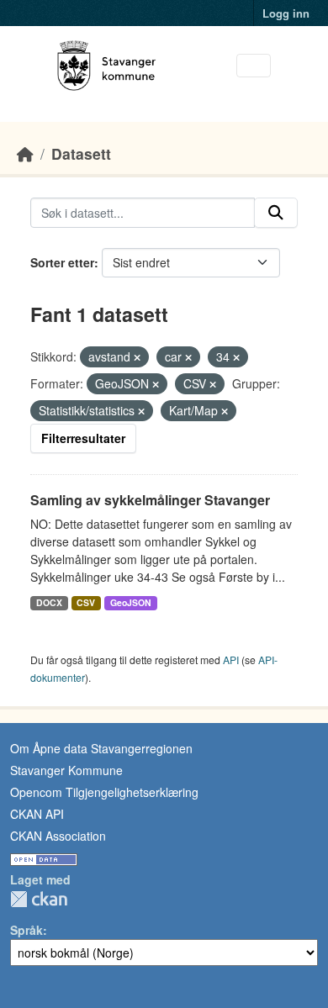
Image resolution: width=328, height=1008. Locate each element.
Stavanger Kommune (66, 770)
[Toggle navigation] (253, 66)
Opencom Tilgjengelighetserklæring (104, 792)
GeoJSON (130, 602)
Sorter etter (62, 262)
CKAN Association (58, 835)
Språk (26, 929)
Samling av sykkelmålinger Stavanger (150, 499)
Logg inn (285, 13)
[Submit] (276, 213)
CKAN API (37, 813)
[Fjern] (137, 357)
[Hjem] (25, 153)
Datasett (81, 153)
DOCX (49, 602)
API (231, 659)
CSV (86, 602)
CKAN (38, 899)
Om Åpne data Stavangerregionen (101, 748)
